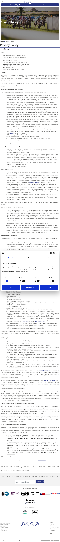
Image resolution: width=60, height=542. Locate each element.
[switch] (22, 281)
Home (2, 41)
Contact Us (52, 530)
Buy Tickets (43, 5)
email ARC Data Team (34, 182)
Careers (52, 532)
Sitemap (52, 533)
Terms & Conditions (54, 527)
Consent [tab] (10, 258)
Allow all (49, 287)
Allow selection (30, 287)
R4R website (25, 321)
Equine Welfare (53, 528)
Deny (11, 287)
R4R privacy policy (40, 321)
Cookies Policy (42, 460)
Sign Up (38, 481)
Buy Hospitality (14, 5)
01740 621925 (5, 530)
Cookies (11, 133)
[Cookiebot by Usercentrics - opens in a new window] (51, 253)
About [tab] (49, 258)
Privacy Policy (53, 525)
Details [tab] (30, 258)
